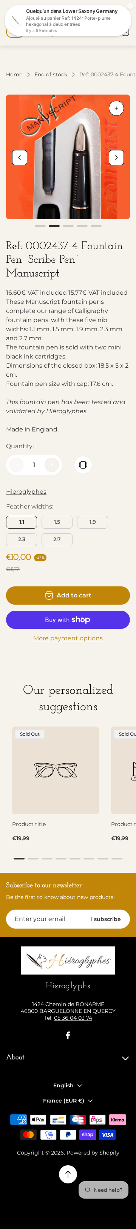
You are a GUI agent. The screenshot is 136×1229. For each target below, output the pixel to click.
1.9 (93, 521)
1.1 (21, 521)
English (63, 1085)
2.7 (57, 539)
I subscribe (106, 919)
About (15, 1057)
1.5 (57, 521)
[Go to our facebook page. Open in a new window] (68, 1035)
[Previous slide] (19, 157)
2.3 (21, 539)
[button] (40, 226)
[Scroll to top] (68, 1174)
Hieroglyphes (26, 491)
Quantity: (20, 446)
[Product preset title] (55, 770)
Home (14, 74)
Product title (29, 824)
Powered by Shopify (92, 1152)
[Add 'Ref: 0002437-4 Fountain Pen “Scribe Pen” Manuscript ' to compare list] (83, 465)
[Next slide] (116, 157)
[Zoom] (116, 108)
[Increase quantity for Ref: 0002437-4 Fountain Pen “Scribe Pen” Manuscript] (52, 465)
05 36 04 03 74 (73, 1017)
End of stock (50, 74)
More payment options (68, 638)
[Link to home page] (68, 960)
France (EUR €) (63, 1100)
